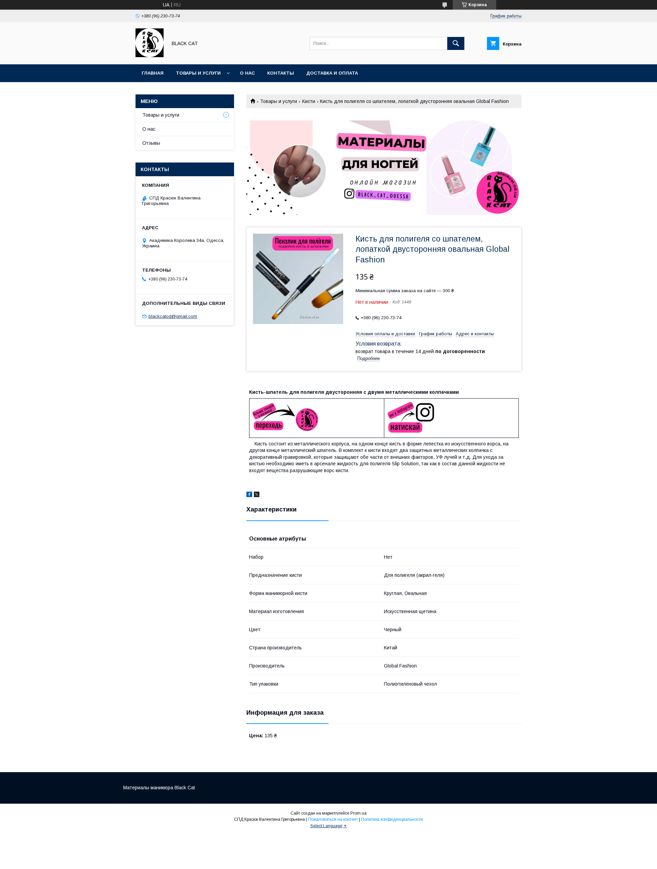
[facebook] (249, 495)
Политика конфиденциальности (392, 819)
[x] (256, 495)
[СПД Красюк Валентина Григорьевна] (150, 55)
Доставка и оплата (332, 73)
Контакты (280, 73)
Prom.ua (358, 813)
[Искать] (455, 43)
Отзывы (151, 143)
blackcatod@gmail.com (173, 316)
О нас (247, 73)
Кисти (308, 101)
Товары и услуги (198, 73)
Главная (153, 73)
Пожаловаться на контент (333, 819)
